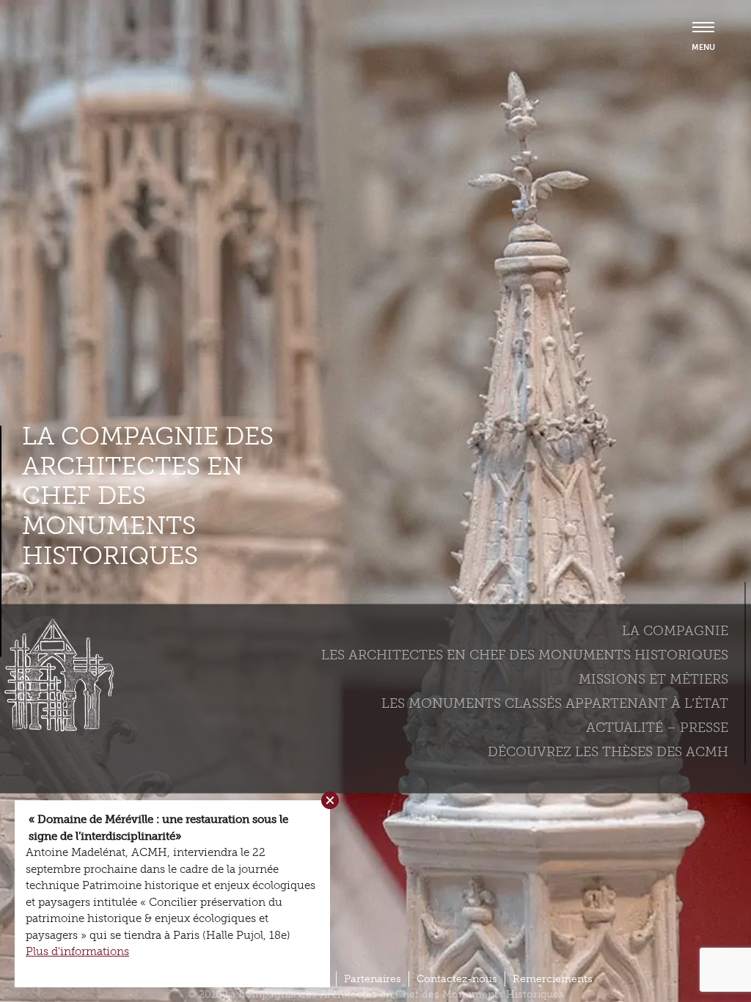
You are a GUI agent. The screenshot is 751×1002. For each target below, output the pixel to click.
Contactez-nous (457, 979)
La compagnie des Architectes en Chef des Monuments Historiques (148, 495)
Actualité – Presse (657, 727)
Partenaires (372, 979)
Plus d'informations (77, 951)
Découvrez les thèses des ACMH (608, 751)
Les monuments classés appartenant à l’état (554, 703)
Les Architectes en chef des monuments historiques (524, 654)
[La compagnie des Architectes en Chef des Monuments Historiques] (55, 727)
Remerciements (553, 979)
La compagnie (675, 630)
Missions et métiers (653, 678)
